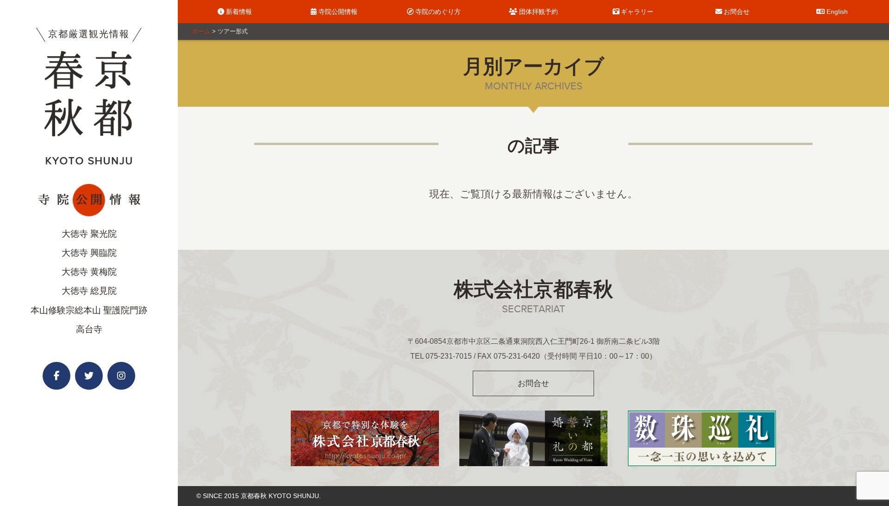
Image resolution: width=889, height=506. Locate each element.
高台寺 (89, 329)
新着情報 (238, 11)
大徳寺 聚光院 (89, 234)
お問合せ (736, 11)
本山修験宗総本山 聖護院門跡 (89, 310)
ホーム (201, 31)
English (836, 11)
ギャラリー (636, 11)
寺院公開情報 (337, 11)
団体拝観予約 (537, 11)
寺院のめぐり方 (437, 11)
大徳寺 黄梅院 (89, 272)
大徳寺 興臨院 (89, 253)
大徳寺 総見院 (89, 291)
